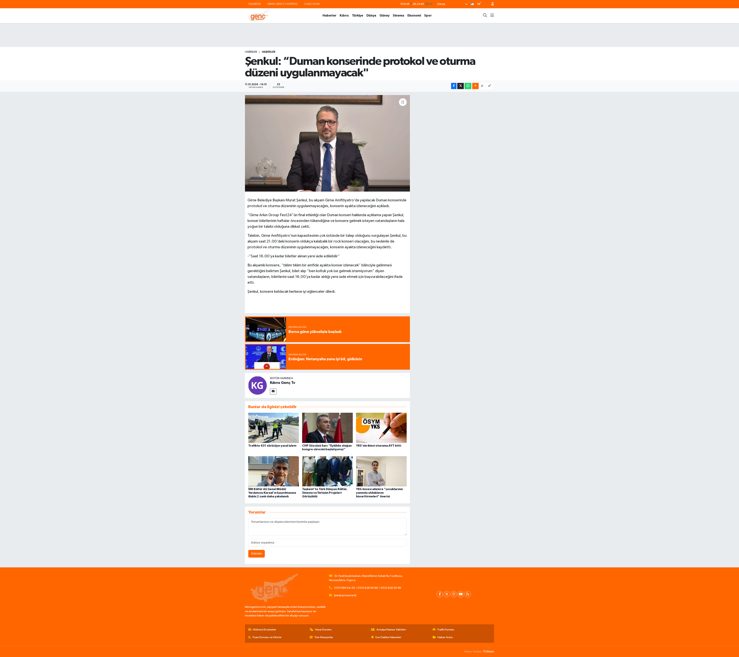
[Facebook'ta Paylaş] (453, 86)
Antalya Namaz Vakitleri (391, 629)
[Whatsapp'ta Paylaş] (468, 86)
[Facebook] (440, 594)
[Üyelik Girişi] (491, 4)
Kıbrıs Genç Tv (282, 383)
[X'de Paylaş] (460, 86)
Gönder (256, 553)
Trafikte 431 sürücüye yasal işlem (272, 445)
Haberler (329, 15)
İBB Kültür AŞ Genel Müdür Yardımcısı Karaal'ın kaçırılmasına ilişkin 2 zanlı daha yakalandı (272, 493)
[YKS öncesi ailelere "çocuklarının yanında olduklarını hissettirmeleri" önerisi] (381, 471)
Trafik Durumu (445, 629)
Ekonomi (414, 15)
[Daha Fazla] (475, 86)
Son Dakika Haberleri (388, 637)
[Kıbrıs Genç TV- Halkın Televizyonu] (259, 15)
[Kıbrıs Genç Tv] (257, 385)
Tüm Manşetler (323, 637)
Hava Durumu (323, 629)
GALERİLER (254, 4)
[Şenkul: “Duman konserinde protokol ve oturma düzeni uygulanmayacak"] (327, 143)
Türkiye (357, 15)
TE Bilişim (488, 651)
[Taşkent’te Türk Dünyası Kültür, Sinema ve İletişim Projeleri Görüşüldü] (327, 471)
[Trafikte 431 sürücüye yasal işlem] (273, 427)
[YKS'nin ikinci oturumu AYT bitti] (381, 427)
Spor (428, 15)
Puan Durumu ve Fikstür (267, 637)
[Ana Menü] (492, 15)
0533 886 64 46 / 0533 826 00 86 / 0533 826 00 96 (367, 587)
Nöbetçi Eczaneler (264, 629)
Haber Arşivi (445, 637)
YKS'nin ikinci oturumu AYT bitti (378, 445)
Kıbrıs (344, 15)
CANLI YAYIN (312, 4)
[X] (447, 594)
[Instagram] (454, 594)
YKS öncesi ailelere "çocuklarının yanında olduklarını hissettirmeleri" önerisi (379, 493)
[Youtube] (460, 594)
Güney (385, 15)
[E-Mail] (273, 391)
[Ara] (485, 15)
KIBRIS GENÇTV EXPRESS (283, 4)
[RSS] (467, 594)
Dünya (371, 15)
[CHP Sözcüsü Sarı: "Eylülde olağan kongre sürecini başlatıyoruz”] (327, 427)
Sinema (398, 15)
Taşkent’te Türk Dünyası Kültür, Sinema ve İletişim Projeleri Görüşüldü (324, 493)
